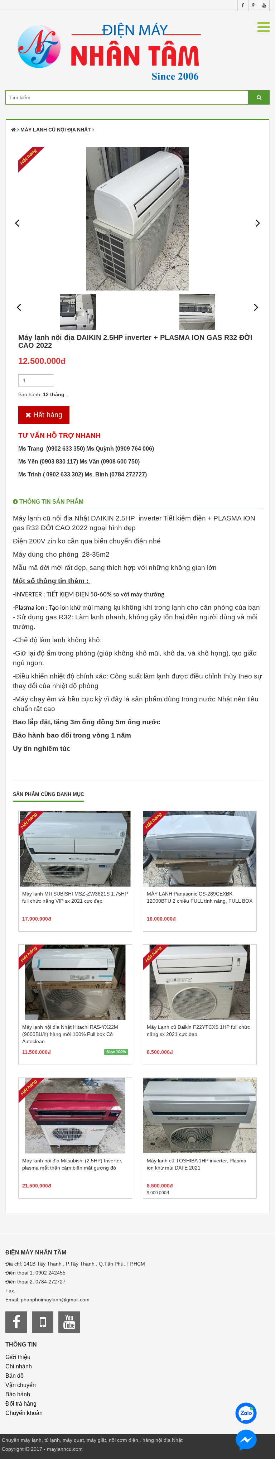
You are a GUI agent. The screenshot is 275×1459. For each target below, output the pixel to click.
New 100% (116, 1052)
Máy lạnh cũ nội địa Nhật (55, 130)
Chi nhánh (18, 1366)
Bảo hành (17, 1394)
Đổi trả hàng (21, 1404)
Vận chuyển (20, 1385)
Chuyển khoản (24, 1413)
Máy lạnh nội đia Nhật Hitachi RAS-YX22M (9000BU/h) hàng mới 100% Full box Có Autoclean (70, 1034)
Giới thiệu (17, 1357)
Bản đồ (14, 1376)
